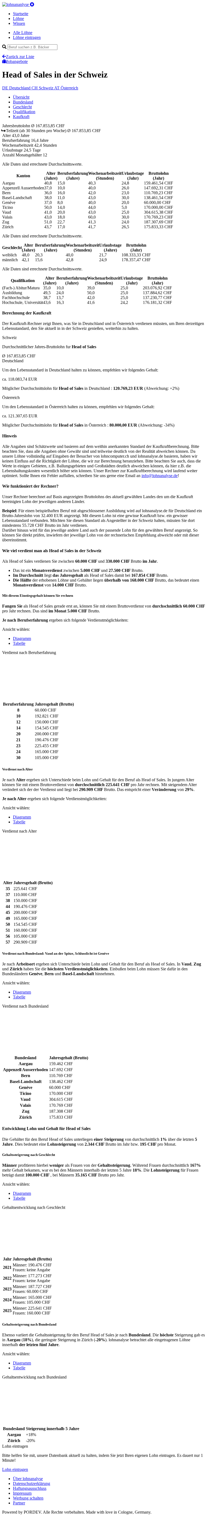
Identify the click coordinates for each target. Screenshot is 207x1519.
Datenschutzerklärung (31, 1483)
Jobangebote (17, 61)
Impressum (22, 1493)
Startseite (20, 13)
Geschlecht (22, 107)
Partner (19, 1503)
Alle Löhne (22, 32)
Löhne (18, 18)
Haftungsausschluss (29, 1488)
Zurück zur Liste (20, 56)
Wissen (19, 23)
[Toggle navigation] (32, 4)
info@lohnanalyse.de (160, 475)
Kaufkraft (21, 116)
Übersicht (21, 97)
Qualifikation (24, 111)
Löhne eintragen (27, 37)
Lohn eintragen (15, 1469)
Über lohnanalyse (28, 1478)
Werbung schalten (28, 1498)
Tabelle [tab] (19, 643)
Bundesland (23, 102)
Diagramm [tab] (22, 638)
